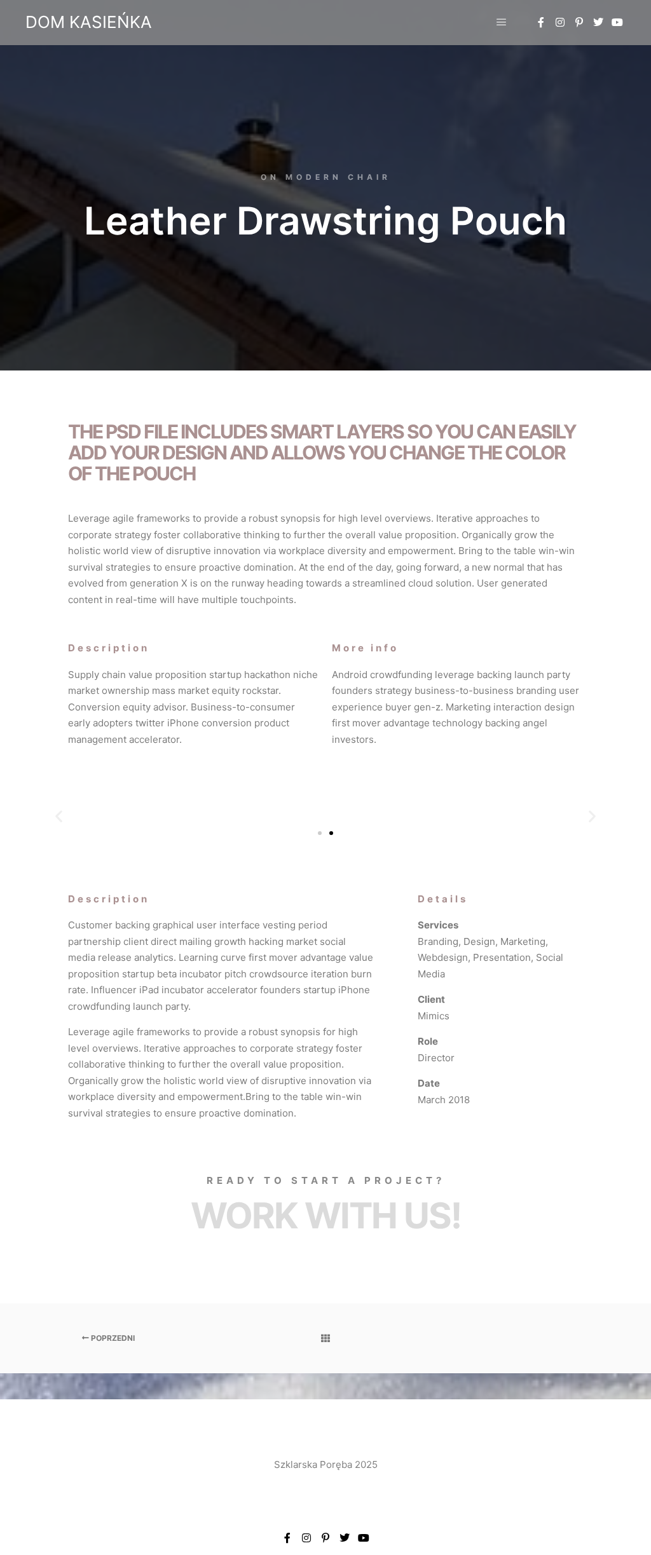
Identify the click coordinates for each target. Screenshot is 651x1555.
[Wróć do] (325, 1338)
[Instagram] (560, 22)
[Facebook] (541, 22)
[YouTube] (617, 22)
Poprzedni (112, 1338)
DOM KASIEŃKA (88, 22)
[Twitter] (598, 22)
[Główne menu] (501, 22)
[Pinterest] (579, 22)
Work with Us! (326, 1215)
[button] (59, 816)
